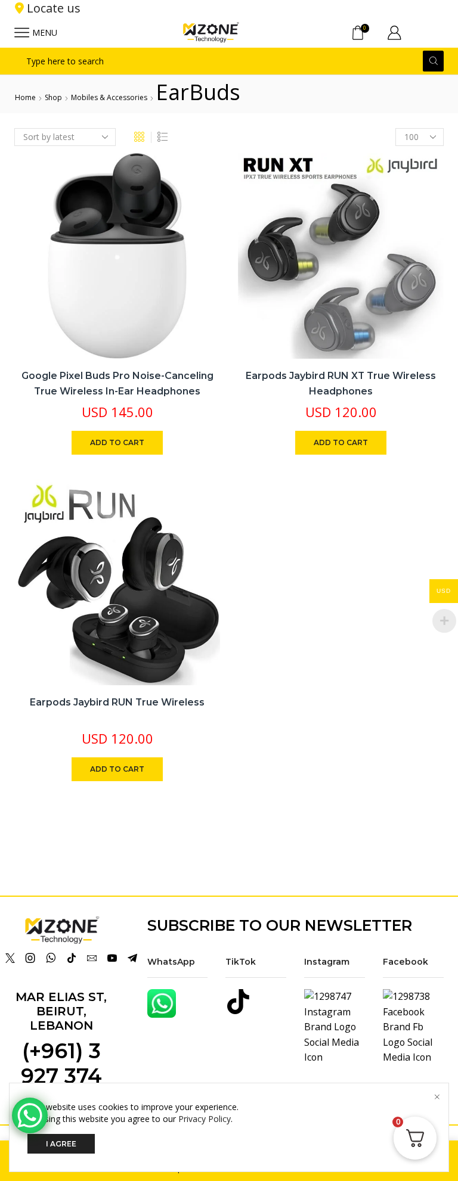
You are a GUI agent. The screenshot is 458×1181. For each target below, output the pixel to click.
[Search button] (433, 61)
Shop (53, 97)
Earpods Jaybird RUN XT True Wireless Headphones (341, 383)
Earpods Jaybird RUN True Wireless (117, 702)
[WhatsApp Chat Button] (30, 1115)
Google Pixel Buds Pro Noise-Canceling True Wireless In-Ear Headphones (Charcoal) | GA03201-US (117, 391)
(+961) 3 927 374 (61, 1063)
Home (25, 97)
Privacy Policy (204, 1118)
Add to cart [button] (117, 442)
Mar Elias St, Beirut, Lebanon (61, 1011)
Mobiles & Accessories (109, 97)
